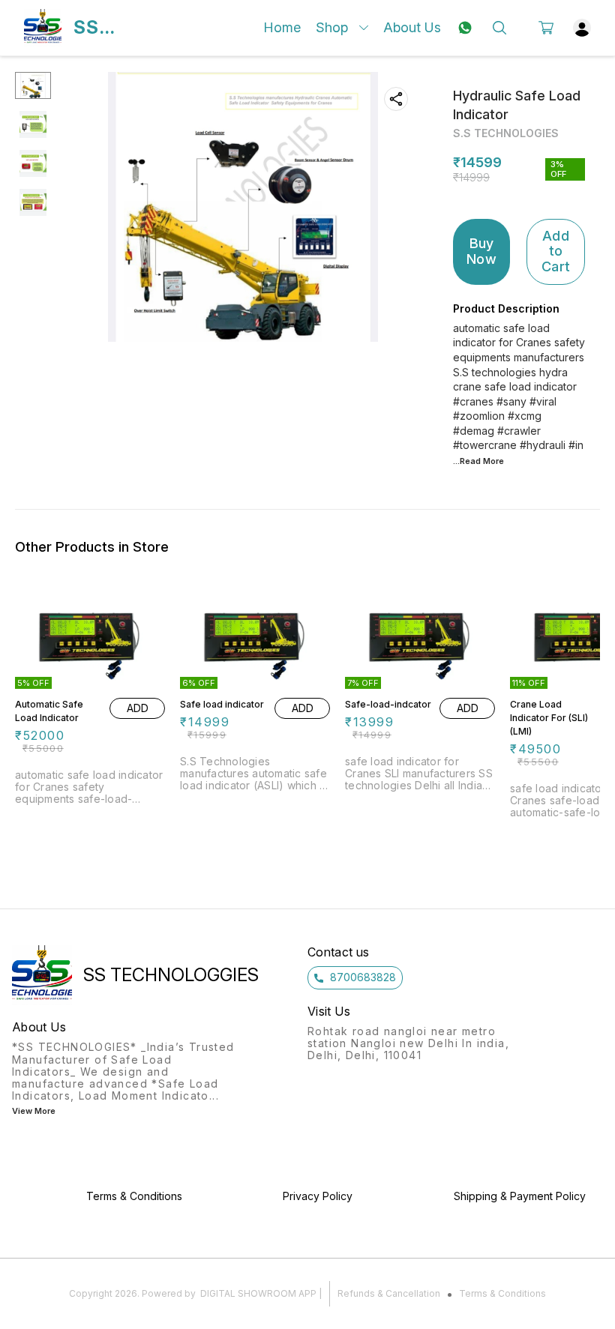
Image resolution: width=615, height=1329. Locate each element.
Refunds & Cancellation (389, 1293)
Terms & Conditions (502, 1293)
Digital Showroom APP (258, 1293)
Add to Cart (556, 251)
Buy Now (481, 251)
